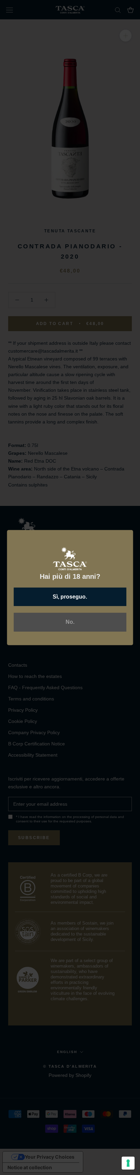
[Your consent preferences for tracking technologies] (128, 1163)
